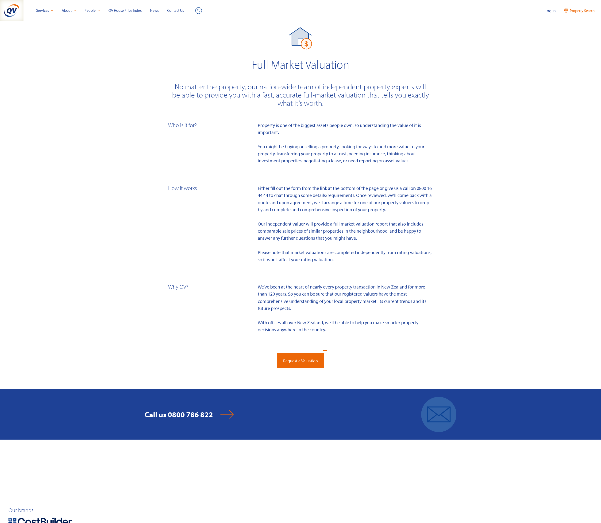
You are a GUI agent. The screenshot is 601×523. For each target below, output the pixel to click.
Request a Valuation (300, 360)
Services (42, 10)
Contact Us (175, 10)
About (67, 10)
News (154, 10)
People (90, 10)
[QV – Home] (11, 10)
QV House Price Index (125, 10)
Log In (550, 10)
